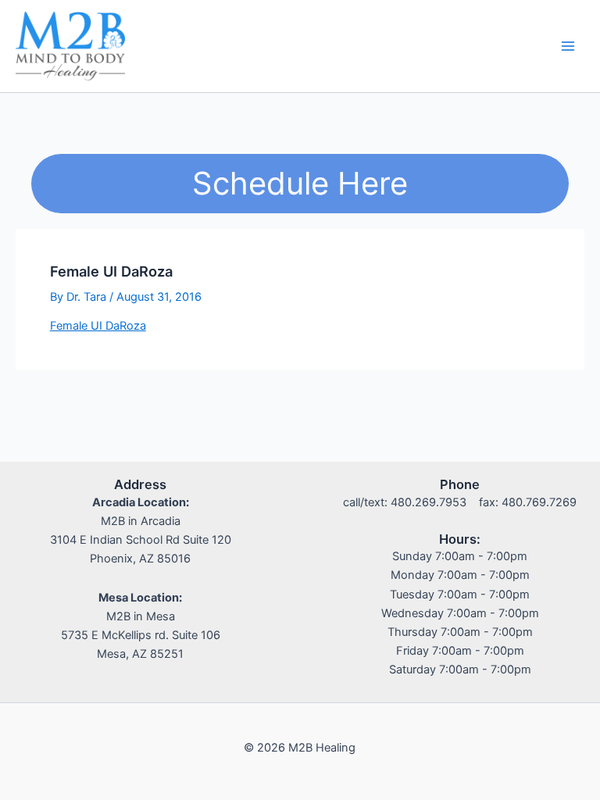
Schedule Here (300, 183)
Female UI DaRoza (98, 326)
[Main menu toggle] (568, 46)
